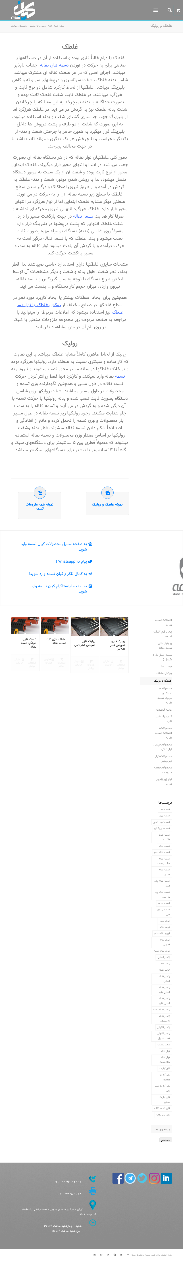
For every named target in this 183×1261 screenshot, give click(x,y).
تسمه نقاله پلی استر (162, 883)
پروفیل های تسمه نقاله (165, 646)
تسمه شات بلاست (164, 837)
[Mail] (94, 1255)
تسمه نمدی (164, 903)
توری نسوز (165, 921)
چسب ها (166, 666)
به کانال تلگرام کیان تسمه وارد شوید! (58, 574)
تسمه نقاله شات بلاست (164, 861)
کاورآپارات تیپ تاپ (163, 719)
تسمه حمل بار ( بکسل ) (162, 657)
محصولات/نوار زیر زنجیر (163, 759)
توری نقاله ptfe (162, 933)
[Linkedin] (108, 1255)
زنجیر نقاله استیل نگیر (164, 1001)
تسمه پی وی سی (163, 912)
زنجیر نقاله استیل (164, 978)
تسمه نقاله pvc (162, 852)
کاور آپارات (165, 1069)
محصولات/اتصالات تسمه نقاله (163, 733)
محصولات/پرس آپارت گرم (163, 747)
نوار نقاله (165, 1051)
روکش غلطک (164, 673)
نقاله (115, 376)
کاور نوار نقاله (163, 1115)
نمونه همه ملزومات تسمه (39, 506)
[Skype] (114, 1255)
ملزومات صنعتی (37, 26)
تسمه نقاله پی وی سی (162, 894)
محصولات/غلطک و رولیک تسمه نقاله (164, 695)
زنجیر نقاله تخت (161, 1010)
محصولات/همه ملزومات (163, 770)
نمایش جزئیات (107, 663)
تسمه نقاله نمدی (164, 872)
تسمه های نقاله (54, 65)
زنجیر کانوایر (163, 1027)
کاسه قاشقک (164, 709)
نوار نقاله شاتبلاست (165, 1059)
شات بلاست (164, 1045)
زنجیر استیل (164, 957)
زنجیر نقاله (164, 970)
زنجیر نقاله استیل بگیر (164, 990)
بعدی (122, 638)
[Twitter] (121, 1255)
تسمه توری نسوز (161, 822)
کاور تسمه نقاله (162, 1108)
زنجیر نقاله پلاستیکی (164, 1018)
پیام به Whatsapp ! (71, 561)
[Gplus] (101, 1255)
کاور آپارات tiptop (165, 1077)
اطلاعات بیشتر (121, 666)
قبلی (18, 638)
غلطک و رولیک (161, 26)
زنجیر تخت (164, 964)
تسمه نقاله (83, 216)
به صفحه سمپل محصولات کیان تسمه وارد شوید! (54, 547)
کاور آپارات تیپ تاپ (162, 1088)
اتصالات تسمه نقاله (163, 622)
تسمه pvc (165, 809)
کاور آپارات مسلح (165, 1099)
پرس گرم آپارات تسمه (163, 634)
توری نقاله (165, 927)
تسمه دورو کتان (162, 828)
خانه (50, 26)
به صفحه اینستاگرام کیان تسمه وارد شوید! (59, 589)
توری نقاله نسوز (162, 951)
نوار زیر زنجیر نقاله (164, 782)
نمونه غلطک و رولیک (107, 504)
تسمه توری (164, 816)
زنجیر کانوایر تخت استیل (163, 1036)
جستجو (165, 1140)
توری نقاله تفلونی (165, 942)
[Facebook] (128, 1255)
